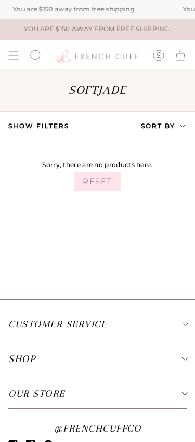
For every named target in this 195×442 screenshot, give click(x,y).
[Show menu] (13, 55)
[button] (36, 55)
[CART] (180, 55)
